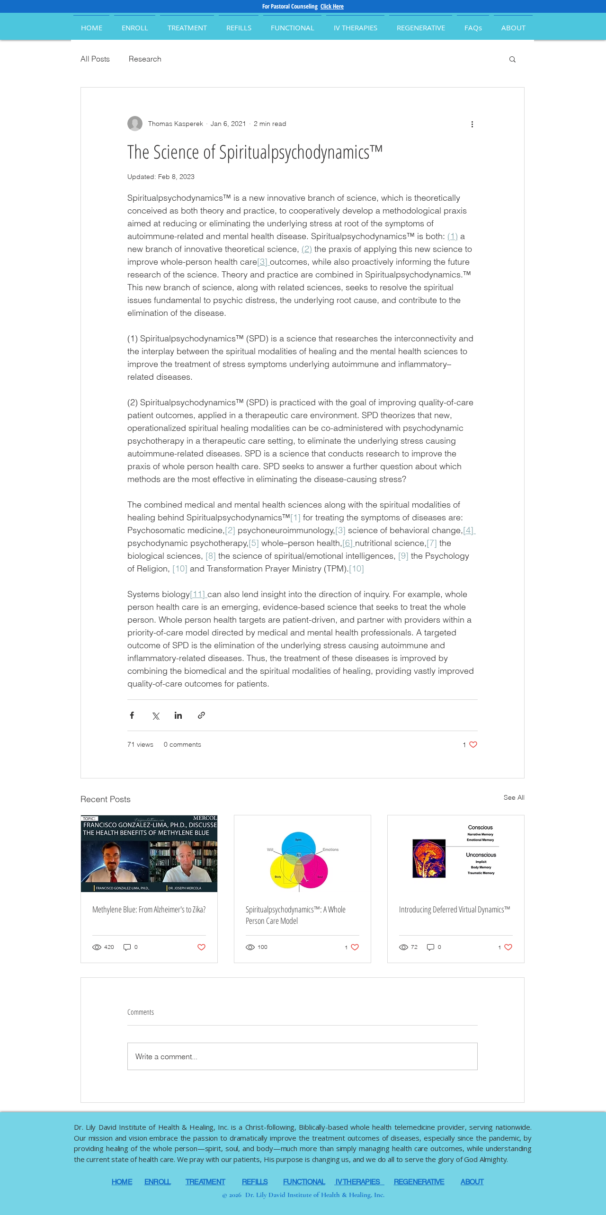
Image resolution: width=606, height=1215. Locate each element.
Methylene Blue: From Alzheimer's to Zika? (148, 909)
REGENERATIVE (419, 1182)
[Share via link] (201, 715)
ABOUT (472, 1182)
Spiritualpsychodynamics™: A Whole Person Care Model (296, 914)
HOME (122, 1182)
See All (514, 797)
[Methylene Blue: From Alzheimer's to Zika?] (149, 853)
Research (145, 58)
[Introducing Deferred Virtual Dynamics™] (456, 853)
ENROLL (157, 1182)
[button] (513, 23)
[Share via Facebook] (131, 715)
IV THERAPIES (359, 1182)
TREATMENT (205, 1182)
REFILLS (255, 1182)
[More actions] (472, 123)
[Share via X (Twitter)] (155, 715)
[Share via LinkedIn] (178, 715)
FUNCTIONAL (304, 1182)
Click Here (332, 6)
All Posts (95, 58)
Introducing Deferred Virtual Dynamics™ (454, 909)
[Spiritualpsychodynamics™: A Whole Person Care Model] (302, 853)
